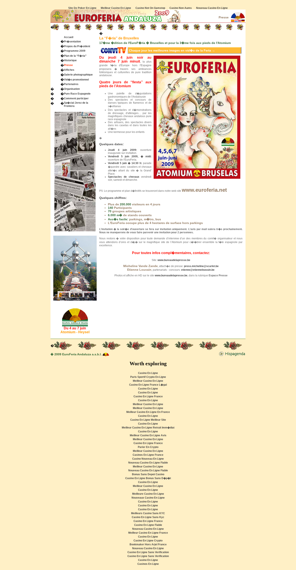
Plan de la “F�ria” (75, 55)
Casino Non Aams (180, 8)
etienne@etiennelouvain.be (198, 269)
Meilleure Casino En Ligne (148, 493)
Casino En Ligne (148, 373)
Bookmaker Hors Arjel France (148, 544)
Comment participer (76, 98)
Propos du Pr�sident (77, 46)
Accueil (68, 37)
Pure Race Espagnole (77, 93)
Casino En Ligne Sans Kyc (148, 517)
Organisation (72, 88)
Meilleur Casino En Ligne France (148, 532)
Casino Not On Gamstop (150, 8)
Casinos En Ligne (148, 563)
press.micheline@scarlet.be (201, 266)
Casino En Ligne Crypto (148, 540)
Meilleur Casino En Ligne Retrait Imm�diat (148, 427)
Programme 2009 (74, 50)
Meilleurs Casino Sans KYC (148, 513)
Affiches (69, 69)
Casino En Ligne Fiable (148, 525)
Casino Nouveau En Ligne (148, 458)
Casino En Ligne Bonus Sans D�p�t (148, 478)
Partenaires (71, 84)
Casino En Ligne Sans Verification (148, 552)
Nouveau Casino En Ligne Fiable (148, 462)
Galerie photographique (78, 74)
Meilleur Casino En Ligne (116, 8)
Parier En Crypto (148, 447)
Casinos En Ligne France (148, 454)
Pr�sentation (72, 41)
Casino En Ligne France (148, 396)
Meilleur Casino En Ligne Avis (148, 435)
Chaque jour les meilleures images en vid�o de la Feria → (172, 50)
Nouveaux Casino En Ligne (148, 497)
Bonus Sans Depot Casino (148, 474)
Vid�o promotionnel (76, 79)
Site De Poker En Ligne (82, 8)
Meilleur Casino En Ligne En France (148, 412)
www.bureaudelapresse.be (174, 260)
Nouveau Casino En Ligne (212, 8)
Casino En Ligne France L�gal (148, 384)
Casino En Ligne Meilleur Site (148, 419)
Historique (70, 60)
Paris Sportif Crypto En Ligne (148, 376)
